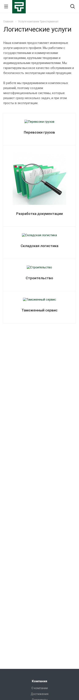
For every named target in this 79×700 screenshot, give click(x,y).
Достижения (39, 694)
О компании (39, 688)
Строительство (39, 278)
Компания (39, 681)
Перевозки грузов (39, 132)
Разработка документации (39, 214)
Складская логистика (39, 246)
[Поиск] (72, 7)
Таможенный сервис (39, 310)
